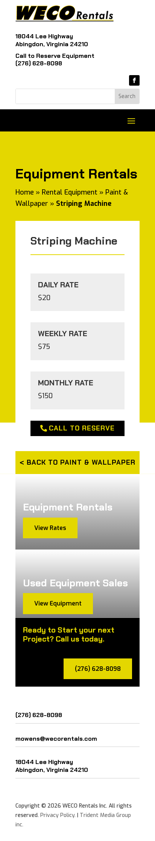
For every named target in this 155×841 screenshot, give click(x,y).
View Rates (50, 528)
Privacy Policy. (58, 815)
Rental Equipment (69, 192)
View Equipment (58, 603)
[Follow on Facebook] (134, 80)
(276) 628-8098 (38, 63)
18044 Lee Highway (44, 36)
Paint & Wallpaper (97, 462)
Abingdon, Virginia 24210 (51, 44)
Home (24, 192)
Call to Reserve (82, 428)
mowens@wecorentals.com (56, 739)
